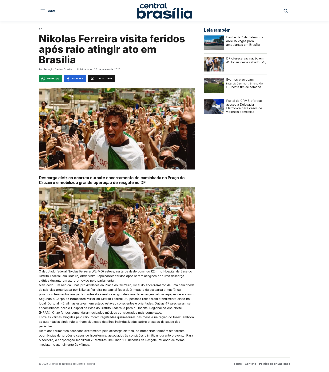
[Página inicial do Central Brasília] (164, 10)
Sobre (238, 363)
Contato (250, 363)
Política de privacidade (274, 363)
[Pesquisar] (285, 10)
